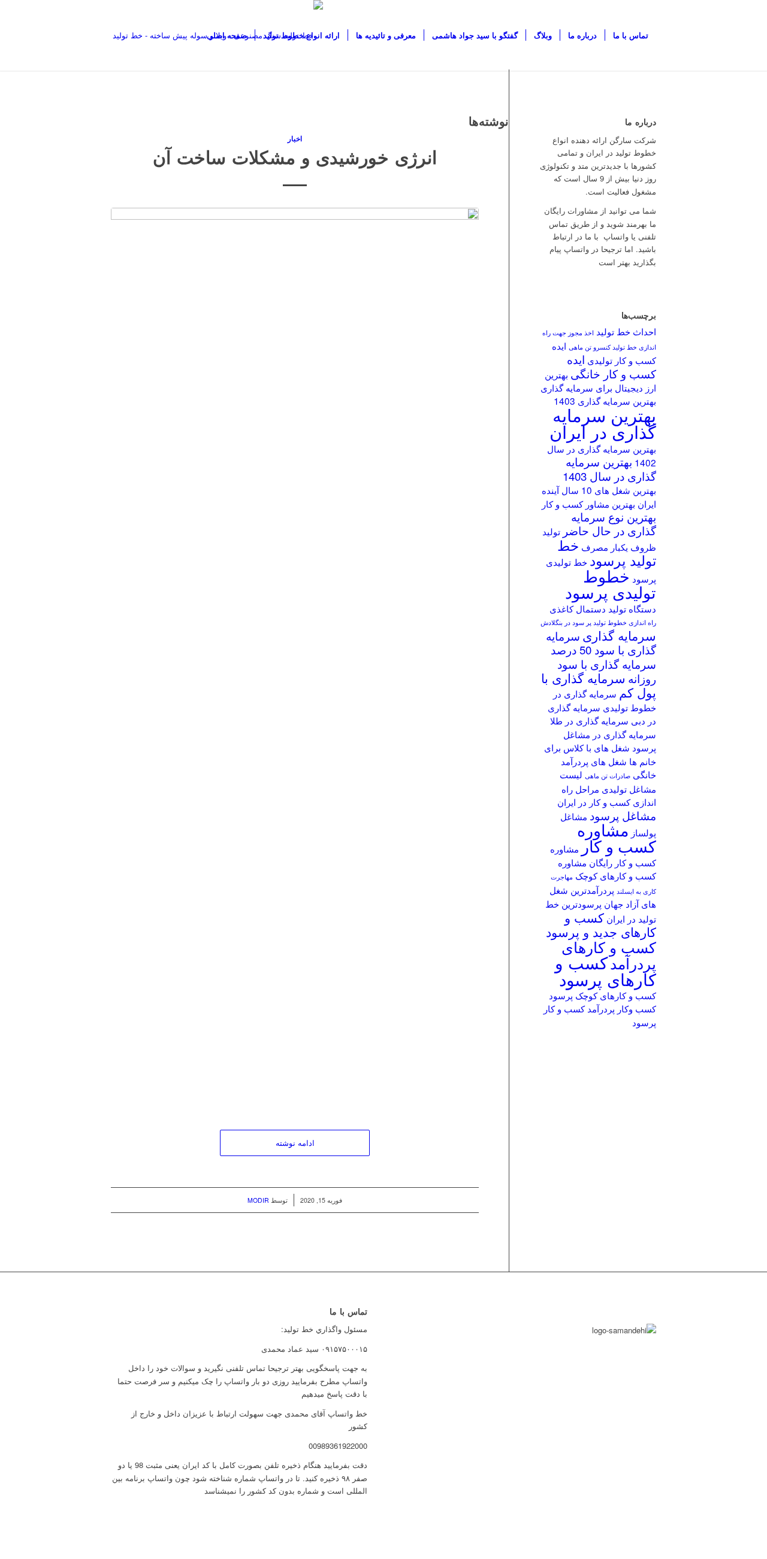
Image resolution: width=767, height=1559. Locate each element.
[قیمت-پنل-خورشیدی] (295, 657)
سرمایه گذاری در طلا (589, 720)
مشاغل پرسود (623, 815)
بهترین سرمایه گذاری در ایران (602, 423)
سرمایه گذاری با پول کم (598, 685)
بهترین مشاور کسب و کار (588, 503)
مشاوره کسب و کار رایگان (603, 855)
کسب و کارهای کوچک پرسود (602, 995)
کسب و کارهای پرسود (605, 970)
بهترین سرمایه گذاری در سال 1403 (609, 468)
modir (258, 1200)
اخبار (295, 139)
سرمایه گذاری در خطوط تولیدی (604, 700)
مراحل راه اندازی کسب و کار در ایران (606, 795)
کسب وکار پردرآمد (621, 1008)
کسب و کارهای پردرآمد (608, 954)
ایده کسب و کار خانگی (611, 366)
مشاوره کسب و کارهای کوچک (607, 869)
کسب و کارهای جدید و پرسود (601, 924)
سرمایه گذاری (619, 635)
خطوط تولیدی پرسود (610, 583)
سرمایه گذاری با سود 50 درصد (601, 642)
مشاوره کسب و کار (616, 837)
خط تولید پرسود (606, 552)
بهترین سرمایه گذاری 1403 (605, 400)
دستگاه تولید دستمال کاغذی (602, 608)
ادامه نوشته (295, 1142)
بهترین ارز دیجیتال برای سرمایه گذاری (598, 381)
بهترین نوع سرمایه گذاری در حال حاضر (609, 523)
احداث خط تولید (626, 331)
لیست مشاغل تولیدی (608, 781)
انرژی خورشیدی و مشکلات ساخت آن (295, 156)
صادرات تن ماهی (607, 775)
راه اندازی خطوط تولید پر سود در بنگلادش (598, 622)
